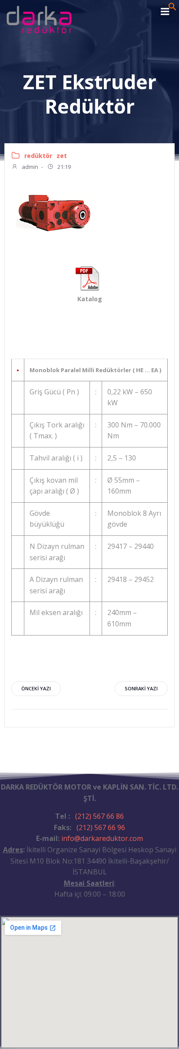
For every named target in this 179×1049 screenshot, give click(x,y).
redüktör (38, 155)
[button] (172, 8)
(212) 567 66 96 (100, 827)
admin (29, 167)
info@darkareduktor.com (102, 838)
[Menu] (165, 11)
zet (61, 155)
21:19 (63, 167)
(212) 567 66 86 (99, 816)
